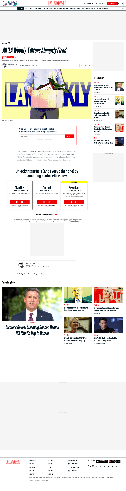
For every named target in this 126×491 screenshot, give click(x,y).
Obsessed (52, 8)
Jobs (44, 477)
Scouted (105, 8)
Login (56, 214)
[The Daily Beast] (57, 3)
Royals (59, 8)
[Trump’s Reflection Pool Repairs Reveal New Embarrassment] (119, 104)
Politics (66, 8)
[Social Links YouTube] (108, 467)
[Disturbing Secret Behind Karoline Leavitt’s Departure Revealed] (119, 132)
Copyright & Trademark (106, 477)
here (42, 274)
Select (19, 202)
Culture (51, 471)
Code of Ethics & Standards (70, 477)
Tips (40, 477)
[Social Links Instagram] (104, 467)
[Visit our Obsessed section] (16, 3)
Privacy (59, 477)
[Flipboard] (116, 467)
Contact (35, 477)
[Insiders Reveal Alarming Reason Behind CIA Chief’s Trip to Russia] (119, 90)
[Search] (123, 8)
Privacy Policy (48, 139)
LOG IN (120, 3)
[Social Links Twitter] (100, 467)
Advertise (49, 477)
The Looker (39, 8)
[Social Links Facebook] (96, 467)
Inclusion (82, 477)
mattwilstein (30, 267)
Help (54, 477)
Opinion (73, 8)
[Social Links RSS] (112, 467)
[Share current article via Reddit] (89, 65)
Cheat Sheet (29, 8)
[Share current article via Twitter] (81, 65)
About (30, 477)
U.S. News (97, 8)
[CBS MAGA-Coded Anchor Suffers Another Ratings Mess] (119, 145)
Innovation (89, 8)
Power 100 (80, 8)
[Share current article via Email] (85, 65)
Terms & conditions (92, 477)
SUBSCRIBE (112, 3)
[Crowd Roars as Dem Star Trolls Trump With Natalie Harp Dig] (119, 118)
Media (46, 8)
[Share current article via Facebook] (77, 65)
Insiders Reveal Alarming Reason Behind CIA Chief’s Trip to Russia (32, 330)
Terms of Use (40, 139)
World (50, 467)
